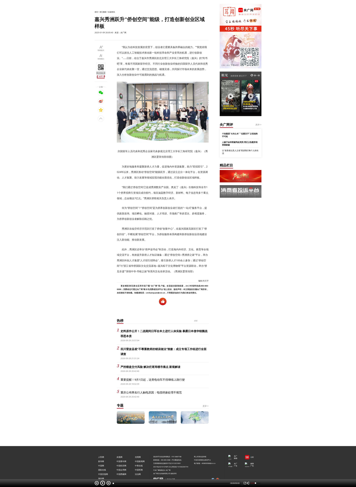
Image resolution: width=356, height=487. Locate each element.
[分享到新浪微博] (101, 101)
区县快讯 (111, 12)
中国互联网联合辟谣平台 (202, 460)
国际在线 (102, 469)
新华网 (101, 461)
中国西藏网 (121, 474)
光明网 (138, 457)
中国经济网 (121, 465)
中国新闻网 (140, 461)
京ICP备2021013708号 (161, 467)
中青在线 (139, 465)
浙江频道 (103, 12)
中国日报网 (103, 474)
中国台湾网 (121, 469)
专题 (120, 405)
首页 (96, 12)
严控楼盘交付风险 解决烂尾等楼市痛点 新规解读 (150, 367)
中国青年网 (121, 461)
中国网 (101, 465)
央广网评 (226, 124)
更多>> (205, 406)
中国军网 (139, 469)
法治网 (138, 474)
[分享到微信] (101, 93)
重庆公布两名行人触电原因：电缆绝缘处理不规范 (151, 392)
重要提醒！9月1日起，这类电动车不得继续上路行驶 (153, 379)
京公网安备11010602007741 (178, 467)
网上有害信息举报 (200, 457)
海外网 (101, 478)
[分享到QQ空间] (101, 110)
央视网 (119, 457)
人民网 (101, 457)
